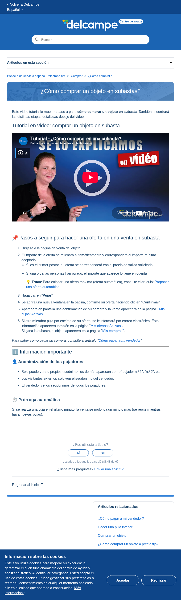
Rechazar (159, 580)
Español (14, 10)
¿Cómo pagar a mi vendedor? (121, 518)
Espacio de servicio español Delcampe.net (36, 76)
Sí (78, 453)
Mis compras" (113, 331)
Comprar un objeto (112, 535)
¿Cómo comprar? (100, 76)
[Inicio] (90, 25)
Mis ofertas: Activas (105, 326)
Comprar (76, 76)
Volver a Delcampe (23, 4)
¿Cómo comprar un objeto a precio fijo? (128, 544)
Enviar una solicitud (109, 469)
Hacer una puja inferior (115, 527)
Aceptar (122, 580)
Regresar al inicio (26, 485)
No (103, 453)
